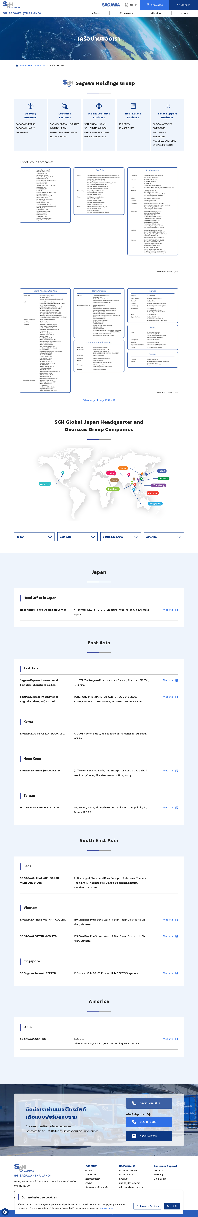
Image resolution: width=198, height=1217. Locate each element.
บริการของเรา (126, 13)
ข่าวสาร (185, 13)
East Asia (65, 537)
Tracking (158, 1174)
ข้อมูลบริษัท (90, 1174)
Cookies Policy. (107, 1207)
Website (168, 610)
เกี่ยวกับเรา (156, 13)
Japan (20, 537)
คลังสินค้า (124, 1178)
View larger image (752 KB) (99, 400)
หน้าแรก (96, 13)
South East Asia (113, 537)
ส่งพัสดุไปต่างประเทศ (129, 1183)
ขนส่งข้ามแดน (126, 1174)
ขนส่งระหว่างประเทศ (128, 1170)
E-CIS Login (160, 1178)
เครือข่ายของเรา (92, 1178)
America (151, 537)
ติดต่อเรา (158, 1170)
